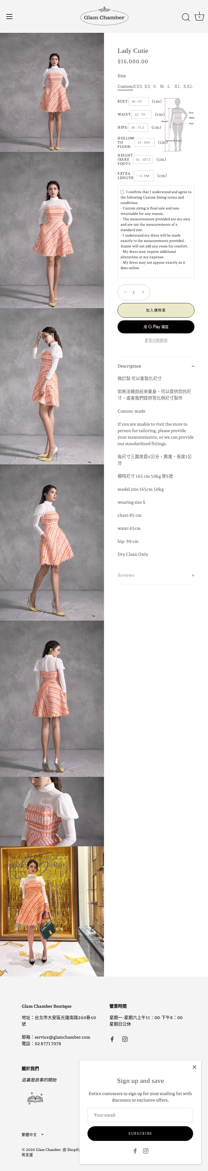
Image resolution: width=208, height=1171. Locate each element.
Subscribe (140, 1133)
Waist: (125, 114)
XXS (137, 86)
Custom (125, 86)
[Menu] (9, 17)
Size (122, 75)
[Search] (186, 17)
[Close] (194, 1067)
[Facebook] (135, 1150)
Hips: (123, 127)
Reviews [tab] (126, 575)
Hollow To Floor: (126, 142)
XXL (188, 86)
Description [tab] (129, 366)
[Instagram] (145, 1150)
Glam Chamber (48, 1149)
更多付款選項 (156, 340)
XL (177, 86)
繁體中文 (29, 1134)
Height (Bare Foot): (125, 159)
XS (147, 86)
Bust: (123, 101)
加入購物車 (156, 310)
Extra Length (126, 175)
